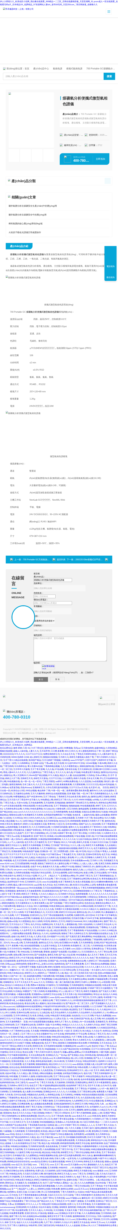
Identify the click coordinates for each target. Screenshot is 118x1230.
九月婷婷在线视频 (21, 872)
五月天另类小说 (69, 994)
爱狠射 (46, 952)
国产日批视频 (56, 903)
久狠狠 (56, 1009)
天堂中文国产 (91, 760)
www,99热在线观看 (65, 818)
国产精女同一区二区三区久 (77, 1003)
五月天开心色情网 (109, 1219)
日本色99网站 (71, 824)
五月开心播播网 (76, 1110)
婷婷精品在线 (53, 1094)
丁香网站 (103, 927)
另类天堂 (81, 854)
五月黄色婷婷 (87, 748)
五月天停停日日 (14, 948)
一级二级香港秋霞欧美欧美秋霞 (74, 790)
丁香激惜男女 (13, 1097)
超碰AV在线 (89, 815)
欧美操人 (75, 888)
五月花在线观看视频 (52, 888)
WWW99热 (5, 1137)
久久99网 (4, 918)
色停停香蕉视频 (88, 1079)
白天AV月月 (106, 1085)
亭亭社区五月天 (50, 830)
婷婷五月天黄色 (41, 778)
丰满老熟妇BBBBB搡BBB (49, 839)
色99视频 (57, 1073)
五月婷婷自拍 (60, 1070)
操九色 (70, 772)
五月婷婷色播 (36, 952)
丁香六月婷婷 (38, 991)
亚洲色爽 (102, 976)
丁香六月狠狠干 (78, 1076)
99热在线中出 (9, 875)
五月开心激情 (96, 997)
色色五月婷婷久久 (67, 1177)
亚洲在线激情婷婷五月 (64, 1104)
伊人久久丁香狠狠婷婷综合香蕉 (102, 1225)
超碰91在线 (71, 1180)
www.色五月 (59, 1137)
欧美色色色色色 (16, 1003)
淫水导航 (27, 1164)
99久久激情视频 (41, 906)
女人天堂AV (25, 1119)
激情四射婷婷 (97, 1143)
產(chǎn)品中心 (41, 68)
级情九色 (86, 796)
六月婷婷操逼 (97, 945)
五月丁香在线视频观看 (53, 915)
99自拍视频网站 (85, 994)
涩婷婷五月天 (26, 778)
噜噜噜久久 (95, 982)
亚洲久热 (90, 836)
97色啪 (42, 854)
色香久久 (71, 1204)
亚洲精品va (110, 1101)
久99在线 (48, 1210)
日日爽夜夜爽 (23, 1104)
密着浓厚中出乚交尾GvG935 (40, 964)
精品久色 (45, 1143)
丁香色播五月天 (68, 854)
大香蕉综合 (92, 897)
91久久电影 (110, 818)
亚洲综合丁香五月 (104, 1201)
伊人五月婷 (51, 833)
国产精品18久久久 (45, 1201)
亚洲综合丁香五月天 (97, 1034)
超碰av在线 (12, 921)
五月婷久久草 (96, 860)
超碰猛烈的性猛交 (31, 897)
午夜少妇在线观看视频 (29, 945)
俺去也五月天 (26, 1097)
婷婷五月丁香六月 (62, 799)
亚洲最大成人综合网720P (95, 1064)
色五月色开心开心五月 (42, 1119)
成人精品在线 (103, 1180)
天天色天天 (59, 924)
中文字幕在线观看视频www (100, 830)
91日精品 (17, 991)
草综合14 (97, 994)
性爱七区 (40, 1170)
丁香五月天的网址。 (87, 1180)
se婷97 (59, 781)
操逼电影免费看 (34, 976)
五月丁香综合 (81, 1088)
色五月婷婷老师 (7, 1025)
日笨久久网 (59, 1158)
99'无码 (82, 851)
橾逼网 (91, 979)
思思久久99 (62, 1110)
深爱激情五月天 (82, 1107)
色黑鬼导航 (14, 787)
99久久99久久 (71, 751)
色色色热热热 (51, 1146)
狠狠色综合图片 (16, 815)
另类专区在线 (70, 769)
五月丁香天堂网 (38, 769)
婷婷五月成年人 (82, 982)
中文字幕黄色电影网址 (17, 1055)
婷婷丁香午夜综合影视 (63, 1119)
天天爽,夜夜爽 (57, 751)
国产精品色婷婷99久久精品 (23, 1137)
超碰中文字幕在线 (17, 1101)
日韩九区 (4, 924)
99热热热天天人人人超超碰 (67, 1225)
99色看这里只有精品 (90, 772)
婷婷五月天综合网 (45, 879)
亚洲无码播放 (9, 994)
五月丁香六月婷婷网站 (35, 833)
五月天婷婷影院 (86, 942)
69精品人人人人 (87, 1125)
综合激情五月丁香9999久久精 (93, 827)
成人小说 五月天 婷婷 (94, 1070)
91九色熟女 (32, 1207)
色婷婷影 (11, 1009)
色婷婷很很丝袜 (7, 1082)
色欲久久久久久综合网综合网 (29, 1222)
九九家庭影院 (98, 1040)
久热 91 (26, 748)
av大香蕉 (8, 988)
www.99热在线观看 (68, 997)
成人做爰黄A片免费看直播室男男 (72, 830)
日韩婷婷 (90, 1207)
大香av (10, 1204)
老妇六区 (87, 1073)
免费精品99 (47, 924)
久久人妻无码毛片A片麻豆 (28, 1009)
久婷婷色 (65, 760)
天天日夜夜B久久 (89, 952)
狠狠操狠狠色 (42, 1064)
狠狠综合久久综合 (24, 906)
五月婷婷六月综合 (66, 894)
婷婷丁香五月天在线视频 (22, 1219)
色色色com (47, 1058)
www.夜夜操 (77, 1064)
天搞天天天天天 (55, 1195)
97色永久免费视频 (102, 1015)
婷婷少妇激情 (54, 967)
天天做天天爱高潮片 (23, 1198)
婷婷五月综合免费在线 (23, 1079)
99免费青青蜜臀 (16, 1213)
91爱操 (6, 1146)
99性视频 (59, 976)
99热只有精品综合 (15, 973)
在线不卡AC (36, 866)
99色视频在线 (13, 781)
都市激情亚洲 (50, 1174)
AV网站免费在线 (70, 781)
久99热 (26, 809)
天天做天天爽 (34, 1192)
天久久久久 (60, 772)
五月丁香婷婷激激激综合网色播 (32, 1195)
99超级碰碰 (50, 1049)
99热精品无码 (15, 1174)
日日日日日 (8, 754)
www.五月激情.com (66, 948)
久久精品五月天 (96, 1067)
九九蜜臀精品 (32, 1155)
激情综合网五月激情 (100, 796)
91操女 (81, 1192)
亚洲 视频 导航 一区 (76, 793)
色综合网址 (98, 818)
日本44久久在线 (21, 1040)
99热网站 (111, 827)
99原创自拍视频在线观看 (92, 1094)
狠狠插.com (52, 1213)
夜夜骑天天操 (40, 824)
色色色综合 (89, 903)
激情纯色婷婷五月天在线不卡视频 (15, 1043)
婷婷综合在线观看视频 (56, 793)
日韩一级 (74, 851)
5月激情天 (50, 985)
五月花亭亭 (45, 751)
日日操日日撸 (77, 918)
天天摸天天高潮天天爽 (33, 1174)
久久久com (70, 1219)
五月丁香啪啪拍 (61, 806)
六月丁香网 (76, 1037)
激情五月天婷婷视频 (31, 845)
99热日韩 (55, 1152)
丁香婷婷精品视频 (51, 766)
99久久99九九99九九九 (34, 818)
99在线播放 (81, 955)
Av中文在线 (58, 1034)
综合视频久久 (74, 952)
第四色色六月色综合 (9, 1070)
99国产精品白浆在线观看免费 (98, 1192)
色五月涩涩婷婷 (20, 860)
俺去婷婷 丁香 (43, 790)
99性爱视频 (29, 1018)
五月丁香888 (65, 1028)
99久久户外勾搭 (68, 842)
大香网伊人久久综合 (14, 900)
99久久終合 (87, 1155)
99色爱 (33, 863)
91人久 (19, 821)
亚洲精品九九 (52, 1055)
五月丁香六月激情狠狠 (81, 1113)
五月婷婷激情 (15, 1091)
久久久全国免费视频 (15, 1058)
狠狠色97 (18, 824)
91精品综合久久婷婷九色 (47, 857)
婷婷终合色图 (44, 1189)
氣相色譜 (57, 68)
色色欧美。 (77, 815)
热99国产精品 (34, 760)
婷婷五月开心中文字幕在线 (21, 958)
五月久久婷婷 (17, 912)
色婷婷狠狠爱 (81, 894)
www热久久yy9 (83, 1046)
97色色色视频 (91, 930)
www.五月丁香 (56, 1164)
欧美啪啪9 (39, 1079)
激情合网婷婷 (101, 1128)
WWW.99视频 (85, 799)
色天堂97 (92, 787)
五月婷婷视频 (62, 985)
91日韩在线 (14, 1110)
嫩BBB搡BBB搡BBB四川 (104, 1155)
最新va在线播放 (102, 815)
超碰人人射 (97, 1113)
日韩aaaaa (10, 964)
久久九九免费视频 (86, 1183)
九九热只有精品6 (83, 839)
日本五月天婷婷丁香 (96, 1137)
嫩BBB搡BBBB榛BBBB (106, 1079)
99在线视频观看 (87, 806)
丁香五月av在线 (12, 836)
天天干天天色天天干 (23, 982)
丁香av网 (48, 763)
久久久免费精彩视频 (91, 1213)
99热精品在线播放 (19, 1146)
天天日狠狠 (58, 1210)
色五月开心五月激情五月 (35, 842)
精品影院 (73, 1009)
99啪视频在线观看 (76, 1131)
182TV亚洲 (41, 1088)
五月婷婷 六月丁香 (84, 818)
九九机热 (7, 818)
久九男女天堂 (40, 936)
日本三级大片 (28, 784)
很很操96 (7, 1113)
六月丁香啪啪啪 (22, 915)
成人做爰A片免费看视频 (40, 1040)
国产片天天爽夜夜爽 (74, 964)
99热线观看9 (17, 1201)
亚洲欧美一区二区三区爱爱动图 (54, 851)
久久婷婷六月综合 (92, 1025)
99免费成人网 (47, 799)
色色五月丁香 (35, 1085)
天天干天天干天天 (34, 754)
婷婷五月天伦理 (110, 1198)
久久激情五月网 (22, 1152)
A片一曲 (105, 1088)
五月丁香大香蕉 (80, 833)
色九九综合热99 (48, 918)
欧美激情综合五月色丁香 (29, 1143)
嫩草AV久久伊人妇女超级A (102, 790)
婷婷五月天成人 (64, 1174)
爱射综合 (37, 933)
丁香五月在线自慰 (81, 1186)
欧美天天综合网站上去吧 (84, 885)
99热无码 (96, 1116)
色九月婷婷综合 (102, 1134)
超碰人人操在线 (20, 751)
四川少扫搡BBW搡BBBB (102, 882)
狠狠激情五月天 (42, 958)
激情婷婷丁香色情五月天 (77, 803)
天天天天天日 (92, 784)
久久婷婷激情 (18, 1131)
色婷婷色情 (55, 933)
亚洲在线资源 (17, 1061)
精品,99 (112, 1104)
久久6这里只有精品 (48, 948)
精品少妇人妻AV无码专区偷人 (47, 1097)
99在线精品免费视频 (81, 939)
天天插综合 (18, 1088)
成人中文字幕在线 (45, 1137)
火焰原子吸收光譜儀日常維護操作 (25, 232)
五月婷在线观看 (30, 942)
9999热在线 (90, 1055)
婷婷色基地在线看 (44, 1061)
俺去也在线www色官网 (19, 918)
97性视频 (86, 1167)
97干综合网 (81, 1034)
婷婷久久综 (28, 824)
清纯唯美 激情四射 (67, 1207)
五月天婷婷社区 (85, 769)
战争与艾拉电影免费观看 (70, 1155)
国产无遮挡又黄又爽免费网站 (79, 936)
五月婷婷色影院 (33, 1131)
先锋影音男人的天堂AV (84, 915)
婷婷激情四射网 (67, 1143)
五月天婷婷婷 (64, 945)
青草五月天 (23, 1085)
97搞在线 (42, 1213)
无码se (35, 948)
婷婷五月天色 (26, 936)
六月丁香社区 (37, 748)
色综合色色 (14, 1067)
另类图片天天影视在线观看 (67, 909)
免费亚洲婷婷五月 (51, 754)
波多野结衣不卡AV (15, 882)
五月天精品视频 (60, 988)
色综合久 (34, 1012)
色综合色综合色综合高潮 (72, 967)
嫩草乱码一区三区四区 (92, 1198)
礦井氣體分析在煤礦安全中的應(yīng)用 (27, 214)
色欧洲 (76, 1079)
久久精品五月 (103, 1110)
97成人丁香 (103, 1046)
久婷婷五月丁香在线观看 (98, 961)
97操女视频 (79, 836)
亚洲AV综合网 (22, 1012)
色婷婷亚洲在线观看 (77, 988)
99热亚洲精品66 (56, 906)
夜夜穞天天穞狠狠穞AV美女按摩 (72, 1043)
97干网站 (74, 863)
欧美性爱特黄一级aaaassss (15, 888)
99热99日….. (65, 1167)
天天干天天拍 (55, 778)
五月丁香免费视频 (44, 979)
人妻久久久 (33, 751)
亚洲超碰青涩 (27, 836)
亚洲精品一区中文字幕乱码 (71, 900)
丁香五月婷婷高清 (68, 1067)
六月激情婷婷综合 (44, 1018)
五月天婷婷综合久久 (29, 1177)
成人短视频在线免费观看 (42, 1104)
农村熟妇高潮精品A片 (72, 1073)
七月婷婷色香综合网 (12, 809)
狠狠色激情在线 (87, 766)
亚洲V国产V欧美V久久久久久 (45, 939)
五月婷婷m (12, 1085)
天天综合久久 (41, 1219)
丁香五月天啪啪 (49, 1110)
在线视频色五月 (35, 1183)
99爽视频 (68, 748)
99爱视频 (26, 939)
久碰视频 (7, 1131)
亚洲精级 (88, 1058)
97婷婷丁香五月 (71, 1125)
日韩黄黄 (70, 1082)
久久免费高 (67, 778)
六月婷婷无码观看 (59, 827)
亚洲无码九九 (36, 915)
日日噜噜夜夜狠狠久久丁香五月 (87, 891)
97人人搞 (63, 991)
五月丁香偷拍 (54, 842)
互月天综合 (91, 1216)
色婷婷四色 (59, 964)
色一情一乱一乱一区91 (31, 781)
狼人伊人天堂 (77, 1058)
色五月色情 (59, 763)
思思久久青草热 (83, 948)
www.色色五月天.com (81, 1116)
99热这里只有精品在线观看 (54, 1204)
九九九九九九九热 (45, 909)
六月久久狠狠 (74, 1128)
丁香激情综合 (108, 891)
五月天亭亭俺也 (83, 1204)
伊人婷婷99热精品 (61, 1058)
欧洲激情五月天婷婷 (33, 815)
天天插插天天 (20, 1183)
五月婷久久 (63, 757)
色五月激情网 (28, 1064)
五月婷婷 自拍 (37, 763)
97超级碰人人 (94, 1088)
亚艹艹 (15, 1189)
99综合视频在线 (65, 1134)
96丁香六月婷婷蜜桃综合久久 (99, 793)
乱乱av (113, 1046)
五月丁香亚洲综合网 (86, 1091)
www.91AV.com (7, 863)
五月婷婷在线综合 (39, 1140)
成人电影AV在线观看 (26, 879)
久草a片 (8, 869)
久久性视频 (71, 1091)
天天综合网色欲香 (36, 1055)
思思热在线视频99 (63, 869)
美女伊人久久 (44, 1116)
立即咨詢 (100, 159)
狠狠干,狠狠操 (77, 1201)
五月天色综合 (105, 1043)
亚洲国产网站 (109, 1113)
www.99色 (9, 1134)
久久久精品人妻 (24, 1073)
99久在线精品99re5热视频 (34, 1216)
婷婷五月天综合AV (67, 912)
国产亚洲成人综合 (76, 1055)
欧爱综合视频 (6, 872)
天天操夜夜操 (32, 848)
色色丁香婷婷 (94, 1219)
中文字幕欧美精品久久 (34, 912)
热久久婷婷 (37, 921)
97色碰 (77, 772)
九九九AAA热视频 (38, 1167)
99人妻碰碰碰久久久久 (93, 1164)
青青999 (51, 824)
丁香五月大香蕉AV (61, 1113)
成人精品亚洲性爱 (58, 930)
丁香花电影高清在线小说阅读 (41, 1125)
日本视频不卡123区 (55, 936)
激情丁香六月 (15, 1216)
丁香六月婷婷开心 (68, 1192)
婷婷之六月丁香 (12, 778)
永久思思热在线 (88, 1097)
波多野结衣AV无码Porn (26, 961)
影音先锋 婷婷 (47, 1158)
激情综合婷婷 (50, 748)
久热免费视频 (49, 1149)
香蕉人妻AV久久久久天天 (14, 772)
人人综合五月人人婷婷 (94, 869)
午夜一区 (55, 790)
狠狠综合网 (48, 1000)
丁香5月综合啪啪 (81, 1152)
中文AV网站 (55, 1025)
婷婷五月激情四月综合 (44, 1180)
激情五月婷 (52, 955)
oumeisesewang (7, 1207)
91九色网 (9, 915)
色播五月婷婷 (22, 1049)
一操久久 (38, 1198)
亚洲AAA (99, 766)
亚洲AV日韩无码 (93, 854)
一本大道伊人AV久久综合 (101, 970)
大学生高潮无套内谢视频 (57, 787)
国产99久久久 (66, 891)
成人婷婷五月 (36, 757)
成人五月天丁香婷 (95, 955)
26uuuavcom (9, 1006)
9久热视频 (76, 1167)
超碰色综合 (105, 909)
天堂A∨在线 (21, 803)
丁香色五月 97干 (62, 1201)
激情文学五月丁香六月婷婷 (59, 1216)
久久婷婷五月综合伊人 (103, 924)
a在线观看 (89, 1134)
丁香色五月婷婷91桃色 (86, 754)
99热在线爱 (82, 1067)
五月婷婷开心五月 (33, 882)
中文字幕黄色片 (7, 1158)
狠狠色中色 (60, 1180)
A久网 (88, 1131)
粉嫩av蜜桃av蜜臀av (71, 1052)
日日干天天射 (93, 1085)
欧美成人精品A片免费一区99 (54, 1131)
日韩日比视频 (45, 1037)
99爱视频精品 (19, 796)
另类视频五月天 (110, 860)
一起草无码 (71, 1158)
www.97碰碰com (73, 1198)
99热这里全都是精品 (61, 1037)
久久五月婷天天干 (17, 1122)
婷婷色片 (93, 803)
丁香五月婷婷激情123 (10, 1116)
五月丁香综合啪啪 (82, 1149)
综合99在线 (36, 1152)
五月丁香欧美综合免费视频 (97, 964)
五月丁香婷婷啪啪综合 (103, 875)
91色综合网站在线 (44, 806)
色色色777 (30, 1128)
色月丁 (46, 1183)
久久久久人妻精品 (13, 939)
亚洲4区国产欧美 (81, 1018)
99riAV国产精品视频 (38, 775)
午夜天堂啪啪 (38, 1113)
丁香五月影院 (48, 781)
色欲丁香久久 (83, 1177)
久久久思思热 (85, 781)
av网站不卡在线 (67, 866)
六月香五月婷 (94, 833)
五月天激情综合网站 (77, 979)
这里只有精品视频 (64, 1170)
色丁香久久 (108, 1210)
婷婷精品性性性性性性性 (18, 1161)
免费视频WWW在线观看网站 (29, 1006)
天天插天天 (29, 979)
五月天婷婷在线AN (62, 1101)
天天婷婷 (67, 1040)
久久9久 (45, 933)
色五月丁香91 (51, 1043)
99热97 (48, 1113)
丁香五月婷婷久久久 (63, 1000)
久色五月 (60, 824)
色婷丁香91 (48, 1198)
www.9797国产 (77, 760)
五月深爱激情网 (22, 863)
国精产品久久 (85, 824)
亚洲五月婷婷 (104, 863)
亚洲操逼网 (16, 851)
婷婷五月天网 (81, 1104)
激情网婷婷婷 (79, 1216)
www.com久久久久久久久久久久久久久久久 (32, 812)
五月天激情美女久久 (24, 903)
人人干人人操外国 (15, 842)
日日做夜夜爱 (9, 961)
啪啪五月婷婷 (24, 1140)
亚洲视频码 (20, 1204)
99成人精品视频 (7, 821)
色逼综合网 (42, 967)
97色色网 (59, 769)
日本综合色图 (20, 1094)
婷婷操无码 (29, 1088)
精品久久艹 (55, 875)
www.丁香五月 (79, 1174)
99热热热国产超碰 (30, 851)
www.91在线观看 (49, 882)
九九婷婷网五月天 (80, 1101)
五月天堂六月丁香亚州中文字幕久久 (23, 799)
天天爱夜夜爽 (79, 784)
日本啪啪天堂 (19, 1155)
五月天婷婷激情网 (78, 897)
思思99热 (42, 961)
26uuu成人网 (16, 942)
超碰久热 (15, 936)
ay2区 (60, 748)
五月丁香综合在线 (61, 1076)
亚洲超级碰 (60, 803)
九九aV (6, 1037)
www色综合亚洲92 (39, 1161)
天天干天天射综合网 (100, 1049)
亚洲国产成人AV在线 (57, 961)
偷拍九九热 (78, 869)
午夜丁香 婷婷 (13, 894)
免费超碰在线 (37, 1043)
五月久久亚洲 (66, 1079)
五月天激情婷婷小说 (101, 1204)
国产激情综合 (110, 1067)
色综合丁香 (18, 979)
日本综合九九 (40, 970)
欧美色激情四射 (63, 918)
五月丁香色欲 (96, 1186)
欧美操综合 (104, 958)
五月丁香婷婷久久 (32, 900)
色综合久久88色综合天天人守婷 (29, 1134)
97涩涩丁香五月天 (100, 1167)
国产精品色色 (6, 812)
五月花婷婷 (49, 803)
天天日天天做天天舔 (42, 927)
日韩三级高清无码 (46, 1225)
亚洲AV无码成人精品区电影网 (24, 1037)
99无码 (46, 921)
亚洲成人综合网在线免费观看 (60, 836)
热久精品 (86, 1031)
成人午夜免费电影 (98, 1177)
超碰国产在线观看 (59, 952)
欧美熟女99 (99, 1195)
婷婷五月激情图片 (41, 997)
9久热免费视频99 (90, 1052)
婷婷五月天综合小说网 (27, 875)
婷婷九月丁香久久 (63, 1021)
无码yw (77, 748)
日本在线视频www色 (80, 860)
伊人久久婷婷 (94, 912)
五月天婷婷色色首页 (33, 1149)
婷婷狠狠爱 (75, 821)
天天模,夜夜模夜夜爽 (62, 784)
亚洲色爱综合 (97, 948)
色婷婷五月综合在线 (52, 994)
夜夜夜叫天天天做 (50, 866)
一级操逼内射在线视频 (67, 848)
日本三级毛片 (21, 1082)
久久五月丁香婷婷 (11, 1119)
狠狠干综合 (5, 1201)
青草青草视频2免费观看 (60, 958)
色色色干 (57, 1052)
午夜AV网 (102, 763)
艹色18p (62, 1055)
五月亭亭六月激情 (21, 769)
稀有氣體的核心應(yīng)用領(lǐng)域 (25, 223)
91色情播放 (85, 1049)
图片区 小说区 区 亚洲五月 (69, 1031)
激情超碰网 (83, 809)
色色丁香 (94, 958)
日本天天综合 (15, 1052)
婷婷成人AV (57, 1040)
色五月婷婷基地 (51, 821)
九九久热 (50, 769)
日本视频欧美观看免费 (76, 1137)
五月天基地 (68, 1195)
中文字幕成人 (17, 1018)
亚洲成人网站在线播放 (42, 1073)
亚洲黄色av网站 (68, 875)
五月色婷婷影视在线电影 (58, 860)
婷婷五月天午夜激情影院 (99, 1082)
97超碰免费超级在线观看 (54, 1085)
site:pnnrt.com (20, 869)
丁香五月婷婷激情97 (83, 1195)
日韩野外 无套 (43, 1025)
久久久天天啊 (87, 1015)
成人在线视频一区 (59, 1128)
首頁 (27, 68)
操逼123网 (88, 872)
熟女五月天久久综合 (22, 1113)
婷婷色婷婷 (21, 964)
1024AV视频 (91, 763)
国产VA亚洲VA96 (34, 796)
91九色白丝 (49, 809)
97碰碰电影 (46, 1009)
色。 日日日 (103, 787)
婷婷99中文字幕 (105, 760)
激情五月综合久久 (13, 845)
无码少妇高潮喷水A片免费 (65, 942)
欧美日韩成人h (52, 1067)
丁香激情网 (97, 939)
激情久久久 (73, 827)
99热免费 (55, 1143)
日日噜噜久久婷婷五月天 (95, 857)
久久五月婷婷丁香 (98, 1006)
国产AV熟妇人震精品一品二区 (63, 1183)
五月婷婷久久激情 (27, 1076)
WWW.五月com (98, 1222)
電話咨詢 (110, 266)
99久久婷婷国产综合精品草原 (13, 1125)
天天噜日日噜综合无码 (13, 1170)
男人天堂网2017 (20, 775)
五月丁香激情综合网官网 (78, 879)
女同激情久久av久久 (99, 1107)
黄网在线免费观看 (29, 1116)
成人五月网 (95, 1018)
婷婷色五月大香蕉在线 (93, 1161)
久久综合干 (97, 1031)
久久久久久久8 (68, 839)
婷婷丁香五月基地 (34, 1107)
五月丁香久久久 (28, 1034)
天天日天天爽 (52, 912)
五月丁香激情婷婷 (75, 930)
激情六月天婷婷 (43, 1128)
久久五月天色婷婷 (44, 784)
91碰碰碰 (35, 918)
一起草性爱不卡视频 (26, 967)
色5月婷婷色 (12, 930)
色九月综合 (48, 885)
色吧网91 (11, 1192)
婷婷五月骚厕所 (90, 991)
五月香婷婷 (106, 1213)
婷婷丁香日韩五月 (33, 1058)
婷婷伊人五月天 (58, 921)
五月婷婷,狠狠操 (59, 927)
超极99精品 (99, 748)
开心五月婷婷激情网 (50, 1192)
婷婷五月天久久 (85, 848)
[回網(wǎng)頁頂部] (110, 256)
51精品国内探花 (60, 979)
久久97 (74, 799)
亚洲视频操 (10, 891)
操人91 (110, 1037)
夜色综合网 (8, 848)
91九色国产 (18, 833)
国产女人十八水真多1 (103, 1058)
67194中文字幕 (91, 918)
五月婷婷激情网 (60, 812)
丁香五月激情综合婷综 (73, 903)
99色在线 (25, 952)
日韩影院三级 (92, 1174)
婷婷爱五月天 (67, 1152)
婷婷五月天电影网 (11, 1177)
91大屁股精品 (25, 921)
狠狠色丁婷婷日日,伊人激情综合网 (53, 863)
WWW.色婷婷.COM (20, 757)
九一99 (69, 1018)
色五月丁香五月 (36, 1049)
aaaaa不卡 (33, 1082)
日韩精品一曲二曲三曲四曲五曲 (60, 982)
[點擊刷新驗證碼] (48, 666)
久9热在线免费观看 (76, 927)
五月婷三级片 (88, 1128)
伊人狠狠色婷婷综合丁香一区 (92, 751)
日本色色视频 (67, 1088)
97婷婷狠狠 (93, 1043)
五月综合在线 (82, 970)
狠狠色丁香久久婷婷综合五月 (74, 933)
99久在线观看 (108, 1018)
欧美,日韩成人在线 (41, 1015)
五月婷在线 (59, 1198)
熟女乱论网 (27, 1052)
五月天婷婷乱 (67, 1094)
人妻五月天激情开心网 (31, 1110)
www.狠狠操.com (100, 1170)
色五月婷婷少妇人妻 (63, 885)
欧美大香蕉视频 (83, 882)
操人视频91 (41, 1003)
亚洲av (84, 1225)
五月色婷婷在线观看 (53, 1046)
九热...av (104, 1104)
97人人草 (79, 857)
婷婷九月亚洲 (83, 842)
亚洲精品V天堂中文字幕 (70, 1213)
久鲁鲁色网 (60, 809)
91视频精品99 (69, 1046)
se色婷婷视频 (11, 827)
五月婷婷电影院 (76, 985)
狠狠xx (108, 1161)
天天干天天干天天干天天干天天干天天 (20, 854)
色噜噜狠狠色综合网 (77, 961)
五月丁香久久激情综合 (17, 1225)
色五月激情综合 (101, 848)
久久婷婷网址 (23, 763)
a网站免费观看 (30, 839)
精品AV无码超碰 (106, 784)
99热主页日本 (6, 824)
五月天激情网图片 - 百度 (16, 1021)
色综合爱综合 (6, 748)
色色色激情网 (79, 775)
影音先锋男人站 (42, 903)
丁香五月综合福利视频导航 (90, 1210)
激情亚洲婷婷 (15, 784)
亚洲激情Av (37, 994)
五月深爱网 (90, 1201)
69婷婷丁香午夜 (64, 833)
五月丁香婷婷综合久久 (88, 1009)
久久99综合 (17, 818)
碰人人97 (59, 1125)
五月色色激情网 (35, 803)
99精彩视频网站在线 (48, 1155)
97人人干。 (43, 875)
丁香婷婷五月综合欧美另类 (68, 796)
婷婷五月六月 (99, 839)
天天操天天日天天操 (99, 842)
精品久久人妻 (66, 775)
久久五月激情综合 (48, 848)
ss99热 (95, 799)
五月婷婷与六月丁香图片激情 (39, 1101)
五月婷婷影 (53, 1167)
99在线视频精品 (47, 1122)
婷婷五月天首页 (24, 1046)
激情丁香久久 (110, 921)
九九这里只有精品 (48, 945)
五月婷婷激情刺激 (56, 1219)
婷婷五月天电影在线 (82, 1170)
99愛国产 (27, 991)
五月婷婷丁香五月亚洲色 (70, 1146)
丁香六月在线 (60, 879)
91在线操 (64, 1009)
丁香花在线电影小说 (64, 1107)
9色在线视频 (52, 970)
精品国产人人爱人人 (28, 1189)
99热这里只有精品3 (24, 1180)
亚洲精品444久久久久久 (54, 1091)
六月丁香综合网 (105, 952)
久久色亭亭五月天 (28, 930)
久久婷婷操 (8, 1198)
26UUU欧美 (59, 1061)
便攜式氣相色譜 (74, 68)
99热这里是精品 (93, 1076)
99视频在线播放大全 (105, 1207)
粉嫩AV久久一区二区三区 (21, 970)
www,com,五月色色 (8, 1195)
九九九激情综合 (34, 772)
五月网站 (46, 845)
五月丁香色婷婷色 (50, 900)
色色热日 (76, 1015)
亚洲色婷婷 (21, 1207)
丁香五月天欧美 (46, 1082)
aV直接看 (105, 982)
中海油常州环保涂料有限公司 (56, 1006)
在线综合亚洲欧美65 (91, 812)
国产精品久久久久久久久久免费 (54, 897)
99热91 (17, 988)
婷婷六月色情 (79, 778)
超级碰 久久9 (11, 1143)
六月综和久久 (25, 927)
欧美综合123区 (18, 790)
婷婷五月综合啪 (82, 1143)
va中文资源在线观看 (12, 806)
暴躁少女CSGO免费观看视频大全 (36, 988)
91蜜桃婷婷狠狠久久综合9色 (95, 1146)
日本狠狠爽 (91, 1028)
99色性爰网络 (36, 809)
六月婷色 (90, 775)
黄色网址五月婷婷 (100, 1131)
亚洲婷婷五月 (39, 787)
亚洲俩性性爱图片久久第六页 (103, 809)
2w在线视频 (97, 781)
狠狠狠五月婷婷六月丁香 (92, 821)
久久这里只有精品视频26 (20, 997)
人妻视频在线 (71, 924)
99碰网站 (26, 948)
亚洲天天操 (22, 1192)
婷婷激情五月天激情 (93, 900)
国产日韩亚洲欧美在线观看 (17, 866)
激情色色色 (110, 821)
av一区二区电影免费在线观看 (61, 1140)
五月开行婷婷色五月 (22, 1015)
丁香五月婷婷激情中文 (103, 1073)
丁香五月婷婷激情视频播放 (93, 888)
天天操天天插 (70, 1210)
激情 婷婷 (17, 748)
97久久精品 (53, 775)
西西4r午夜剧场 (38, 985)
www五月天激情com (73, 1164)
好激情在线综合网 (44, 1076)
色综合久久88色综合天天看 (17, 985)
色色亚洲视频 (74, 812)
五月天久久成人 (35, 1210)
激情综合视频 (90, 1110)
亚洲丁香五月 (40, 836)
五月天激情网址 (16, 857)
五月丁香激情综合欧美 (25, 1025)
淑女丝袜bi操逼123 (55, 1003)
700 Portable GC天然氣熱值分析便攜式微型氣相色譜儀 (49, 559)
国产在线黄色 (40, 955)
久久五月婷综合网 (67, 970)
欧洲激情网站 (51, 991)
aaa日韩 (37, 885)
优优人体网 (112, 976)
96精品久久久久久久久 (72, 1025)
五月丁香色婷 (57, 1116)
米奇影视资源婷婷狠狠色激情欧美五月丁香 (92, 1000)
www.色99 (54, 997)
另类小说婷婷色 (104, 1216)
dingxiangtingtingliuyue (48, 1028)
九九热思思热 (47, 1070)
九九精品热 (44, 1012)
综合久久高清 (93, 851)
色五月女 (106, 854)
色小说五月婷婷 (87, 1122)
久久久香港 (29, 1061)
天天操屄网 (17, 1149)
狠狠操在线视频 (50, 757)
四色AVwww (26, 787)
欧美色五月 (95, 879)
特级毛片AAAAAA (74, 921)
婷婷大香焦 (95, 1152)
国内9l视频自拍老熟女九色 (100, 933)
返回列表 (61, 559)
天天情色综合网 (83, 1140)
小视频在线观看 (23, 994)
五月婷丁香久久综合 (105, 1125)
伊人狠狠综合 (6, 775)
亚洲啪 (55, 1207)
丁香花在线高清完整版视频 (43, 1186)
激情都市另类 (6, 979)
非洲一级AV (10, 879)
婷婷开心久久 (31, 973)
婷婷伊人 (42, 973)
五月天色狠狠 (32, 1122)
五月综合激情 (100, 872)
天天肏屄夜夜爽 (52, 1079)
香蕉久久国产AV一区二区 (14, 976)
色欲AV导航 (10, 1073)
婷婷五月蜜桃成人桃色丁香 (82, 757)
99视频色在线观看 (93, 985)
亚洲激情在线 (92, 927)
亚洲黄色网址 (81, 1082)
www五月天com (81, 1189)
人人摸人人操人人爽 (88, 863)
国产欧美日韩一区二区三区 (17, 1167)
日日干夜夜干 (51, 1134)
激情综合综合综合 (109, 772)
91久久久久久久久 (80, 958)
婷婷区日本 (38, 1046)
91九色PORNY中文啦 (74, 763)
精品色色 (46, 1152)
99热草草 (32, 1225)
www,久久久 (39, 982)
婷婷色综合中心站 (99, 1140)
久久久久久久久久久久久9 (100, 894)
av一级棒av (110, 869)
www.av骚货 (19, 848)
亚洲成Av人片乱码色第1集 (67, 1122)
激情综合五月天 (46, 942)
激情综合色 (82, 912)
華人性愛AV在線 (35, 766)
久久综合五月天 (67, 754)
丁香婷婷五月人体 (55, 973)
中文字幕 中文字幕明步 (106, 915)
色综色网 (96, 824)
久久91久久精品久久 (48, 894)
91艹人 (12, 909)
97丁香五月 (84, 997)
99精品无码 (93, 1104)
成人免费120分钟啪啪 (32, 1091)
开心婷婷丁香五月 (84, 875)
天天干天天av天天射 (78, 787)
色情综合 (107, 1031)
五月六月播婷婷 (38, 793)
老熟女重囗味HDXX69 (23, 955)
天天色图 (35, 1031)
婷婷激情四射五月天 (70, 1097)
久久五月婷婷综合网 (41, 827)
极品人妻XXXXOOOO (23, 885)
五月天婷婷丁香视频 (51, 760)
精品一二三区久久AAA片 (106, 1122)
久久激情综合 (100, 1037)
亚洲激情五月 (102, 1021)
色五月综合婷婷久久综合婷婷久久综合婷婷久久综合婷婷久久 (78, 1012)
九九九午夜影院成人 (70, 766)
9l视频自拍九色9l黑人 (36, 1094)
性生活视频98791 (44, 1034)
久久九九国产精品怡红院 (67, 1049)
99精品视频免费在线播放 (102, 1149)
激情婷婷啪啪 (106, 918)
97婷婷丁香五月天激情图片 (100, 988)
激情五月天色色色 (81, 1222)
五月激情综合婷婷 (21, 793)
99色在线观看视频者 (49, 1177)
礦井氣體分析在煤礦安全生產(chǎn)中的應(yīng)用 (33, 206)
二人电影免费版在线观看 (20, 933)
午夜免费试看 (9, 906)
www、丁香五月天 (40, 1164)
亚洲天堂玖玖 (31, 1213)
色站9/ (94, 1046)
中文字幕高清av (53, 854)
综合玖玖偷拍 (45, 1207)
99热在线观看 (29, 806)
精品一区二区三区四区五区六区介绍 (80, 973)
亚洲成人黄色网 (67, 857)
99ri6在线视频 (35, 888)
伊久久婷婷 (10, 1012)
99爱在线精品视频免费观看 (12, 1107)
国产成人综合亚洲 (67, 955)
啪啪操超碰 (74, 806)
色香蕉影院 (79, 1134)
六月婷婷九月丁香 (100, 1119)
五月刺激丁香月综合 (60, 845)
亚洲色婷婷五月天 (75, 1070)
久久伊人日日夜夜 (64, 1186)
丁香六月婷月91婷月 (43, 1052)
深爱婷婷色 (29, 1170)
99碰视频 (7, 860)
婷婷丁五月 (101, 806)
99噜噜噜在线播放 (48, 1031)
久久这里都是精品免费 (87, 1158)
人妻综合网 (110, 1040)
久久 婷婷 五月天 (7, 1222)
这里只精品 (28, 821)
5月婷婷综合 (48, 1107)
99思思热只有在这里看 (41, 872)
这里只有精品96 (75, 872)
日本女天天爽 (93, 778)
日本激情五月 (25, 827)
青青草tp (113, 1021)
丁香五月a (11, 1140)
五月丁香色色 (49, 796)
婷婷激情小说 (43, 930)
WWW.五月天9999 (74, 1161)
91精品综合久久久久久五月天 (41, 869)
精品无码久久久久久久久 (60, 1064)
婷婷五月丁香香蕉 (29, 894)
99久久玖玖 (5, 1228)
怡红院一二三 (102, 1097)
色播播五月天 (65, 939)
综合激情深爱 (21, 1210)
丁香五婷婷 (8, 766)
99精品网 (81, 1207)
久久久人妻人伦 (77, 845)
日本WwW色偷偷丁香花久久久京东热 (20, 1028)
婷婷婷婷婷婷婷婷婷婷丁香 (32, 1067)
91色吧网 (68, 915)
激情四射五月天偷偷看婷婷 (28, 891)
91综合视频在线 (96, 1101)
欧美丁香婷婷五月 (66, 882)
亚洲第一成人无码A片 (13, 839)
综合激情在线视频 (56, 1161)
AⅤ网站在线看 (86, 906)
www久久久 (22, 909)
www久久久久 (6, 1040)
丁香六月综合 (30, 1201)
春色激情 (7, 1149)
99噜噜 (77, 1094)
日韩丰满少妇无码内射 (19, 1186)
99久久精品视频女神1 (93, 921)
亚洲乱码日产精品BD (74, 976)
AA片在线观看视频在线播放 (41, 1021)
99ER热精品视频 (7, 1049)
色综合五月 (64, 821)
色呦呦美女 (8, 982)
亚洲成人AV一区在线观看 (83, 1021)
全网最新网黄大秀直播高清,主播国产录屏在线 (20, 830)
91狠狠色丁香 (13, 952)
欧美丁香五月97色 (64, 1149)
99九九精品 (29, 857)
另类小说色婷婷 (85, 924)
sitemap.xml (50, 733)
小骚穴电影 (104, 1052)
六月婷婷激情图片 (83, 1119)
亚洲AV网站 (81, 1219)
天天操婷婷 (60, 1082)
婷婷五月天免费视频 (94, 845)
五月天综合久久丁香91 (19, 924)
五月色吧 (32, 909)
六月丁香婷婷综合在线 (19, 1031)
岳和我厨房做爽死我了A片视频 (57, 815)
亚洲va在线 (88, 1037)
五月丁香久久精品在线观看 (15, 760)
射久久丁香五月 (75, 991)
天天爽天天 (51, 818)
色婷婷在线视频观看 (37, 860)
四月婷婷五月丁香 (102, 906)
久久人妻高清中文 (105, 754)
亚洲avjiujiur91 (53, 1088)
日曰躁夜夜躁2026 (50, 891)
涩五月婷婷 (72, 809)
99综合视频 (31, 790)
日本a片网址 (101, 775)
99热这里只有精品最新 (60, 1015)
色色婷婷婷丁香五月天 (76, 1085)
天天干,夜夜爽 (11, 945)
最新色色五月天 (72, 906)
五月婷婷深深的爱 (36, 1146)
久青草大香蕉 (91, 976)
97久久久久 (19, 754)
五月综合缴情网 (60, 872)
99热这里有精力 (90, 1061)
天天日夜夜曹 (15, 1064)
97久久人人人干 (33, 1204)
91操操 (104, 812)
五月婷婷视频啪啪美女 (29, 1070)
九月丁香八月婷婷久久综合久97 (58, 1222)
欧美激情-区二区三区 (80, 945)
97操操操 (38, 821)
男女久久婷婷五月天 (82, 1040)
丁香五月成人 (48, 772)
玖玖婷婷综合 (20, 766)
